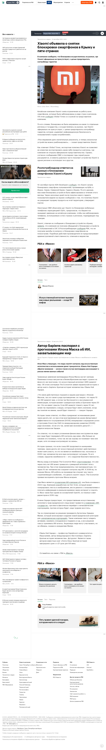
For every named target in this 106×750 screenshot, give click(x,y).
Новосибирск (23, 689)
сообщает (49, 116)
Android (89, 687)
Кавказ (21, 719)
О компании (73, 684)
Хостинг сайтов (74, 706)
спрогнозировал (84, 480)
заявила (40, 225)
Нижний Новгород (24, 704)
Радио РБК (11, 2)
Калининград (23, 699)
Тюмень (21, 714)
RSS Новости (57, 696)
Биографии (5, 699)
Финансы (5, 696)
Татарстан (22, 711)
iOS (88, 684)
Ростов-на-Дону (24, 709)
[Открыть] (15, 2)
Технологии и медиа (8, 222)
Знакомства (73, 710)
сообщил (72, 184)
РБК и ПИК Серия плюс (9, 211)
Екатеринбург (23, 687)
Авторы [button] (40, 280)
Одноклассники (41, 687)
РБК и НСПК (6, 584)
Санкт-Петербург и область (27, 684)
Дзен (37, 691)
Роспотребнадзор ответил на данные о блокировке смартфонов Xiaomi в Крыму (55, 171)
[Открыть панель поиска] (99, 2)
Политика (5, 53)
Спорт (4, 63)
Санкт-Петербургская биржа (33, 748)
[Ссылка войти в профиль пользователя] (103, 2)
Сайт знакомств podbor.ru (78, 713)
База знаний (6, 701)
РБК (38, 458)
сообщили (81, 228)
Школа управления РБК (77, 720)
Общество (5, 42)
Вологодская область (25, 696)
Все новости (7, 34)
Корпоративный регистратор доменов (76, 702)
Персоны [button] (52, 619)
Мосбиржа (20, 748)
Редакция (72, 689)
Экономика (5, 201)
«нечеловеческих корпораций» (54, 537)
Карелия (21, 721)
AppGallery (90, 689)
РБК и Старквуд (7, 252)
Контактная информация (77, 687)
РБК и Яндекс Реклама (9, 432)
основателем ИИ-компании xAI (67, 501)
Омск (21, 691)
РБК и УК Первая (7, 162)
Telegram (39, 689)
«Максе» (69, 572)
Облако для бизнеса (76, 699)
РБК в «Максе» (46, 244)
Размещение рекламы (76, 691)
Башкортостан (23, 694)
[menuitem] (28, 2)
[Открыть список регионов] (95, 2)
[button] (95, 2)
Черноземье (23, 716)
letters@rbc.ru (13, 743)
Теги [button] (45, 280)
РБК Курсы (73, 718)
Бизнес (4, 691)
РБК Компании (6, 261)
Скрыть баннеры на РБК (60, 684)
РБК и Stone (5, 361)
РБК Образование (7, 704)
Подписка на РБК (58, 687)
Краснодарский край (25, 701)
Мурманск (22, 724)
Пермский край (24, 706)
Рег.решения (74, 708)
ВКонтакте (39, 684)
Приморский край (24, 726)
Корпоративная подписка (60, 689)
